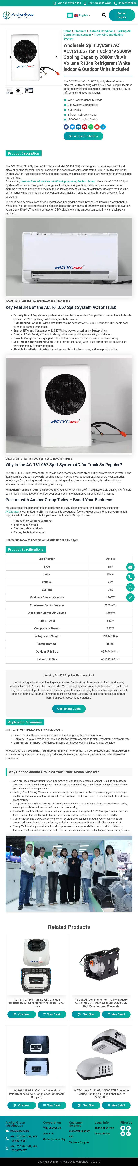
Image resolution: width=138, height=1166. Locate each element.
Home (67, 31)
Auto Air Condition (101, 31)
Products (80, 31)
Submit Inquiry (122, 15)
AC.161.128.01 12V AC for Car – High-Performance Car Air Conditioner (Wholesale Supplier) (36, 1094)
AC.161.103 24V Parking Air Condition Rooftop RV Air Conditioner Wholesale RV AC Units (36, 1003)
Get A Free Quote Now (83, 136)
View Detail (54, 1014)
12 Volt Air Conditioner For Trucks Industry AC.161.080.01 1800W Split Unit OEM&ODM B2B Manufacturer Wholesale (101, 1003)
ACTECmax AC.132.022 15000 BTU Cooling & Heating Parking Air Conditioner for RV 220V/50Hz (101, 1094)
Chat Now (24, 1014)
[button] (70, 15)
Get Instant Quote (69, 708)
